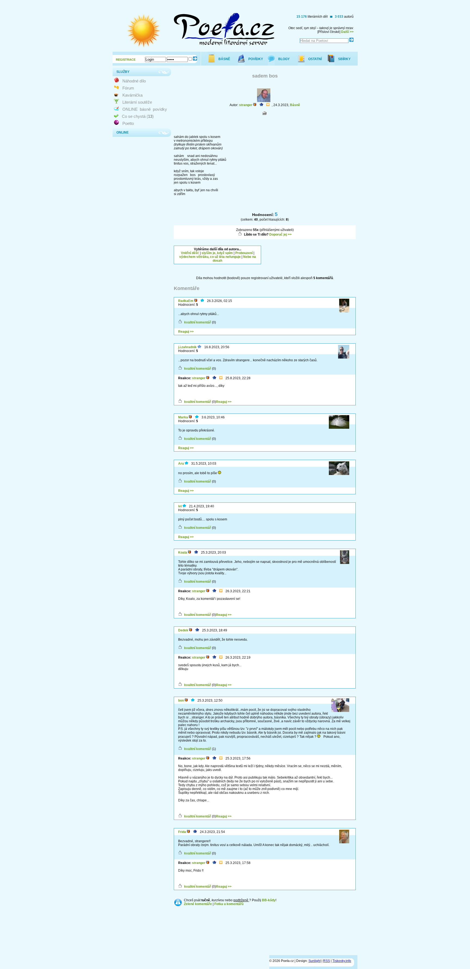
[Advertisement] (311, 252)
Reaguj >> (186, 332)
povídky (160, 109)
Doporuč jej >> (280, 234)
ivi (180, 506)
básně (145, 109)
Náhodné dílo (134, 81)
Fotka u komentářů (228, 904)
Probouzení (244, 253)
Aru (181, 463)
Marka (183, 417)
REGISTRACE (125, 59)
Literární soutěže (137, 102)
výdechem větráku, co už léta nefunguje (210, 257)
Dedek (183, 630)
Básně (295, 105)
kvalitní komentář (197, 322)
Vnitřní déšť (190, 253)
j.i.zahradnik (187, 347)
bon (181, 700)
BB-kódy (269, 900)
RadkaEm (185, 301)
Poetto (128, 123)
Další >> (347, 32)
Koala (182, 552)
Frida (182, 832)
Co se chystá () (138, 116)
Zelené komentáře (198, 904)
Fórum (128, 88)
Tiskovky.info (341, 961)
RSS (326, 961)
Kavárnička (132, 95)
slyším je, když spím (217, 253)
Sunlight (314, 961)
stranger (245, 105)
